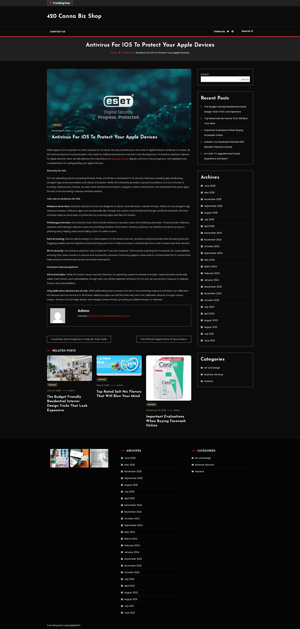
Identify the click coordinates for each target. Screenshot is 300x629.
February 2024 (212, 273)
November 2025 (212, 199)
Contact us (57, 31)
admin (81, 130)
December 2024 (213, 232)
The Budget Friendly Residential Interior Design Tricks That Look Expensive (225, 109)
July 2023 (209, 306)
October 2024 (212, 246)
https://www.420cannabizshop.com (109, 316)
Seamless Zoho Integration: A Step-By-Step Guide (79, 339)
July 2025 (209, 219)
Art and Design (212, 367)
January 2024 (211, 280)
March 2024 (210, 266)
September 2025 (213, 206)
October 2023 (211, 300)
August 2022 (211, 320)
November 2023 (212, 293)
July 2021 (209, 333)
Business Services (213, 374)
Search (246, 31)
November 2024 (213, 239)
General (57, 125)
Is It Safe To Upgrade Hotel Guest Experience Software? (222, 156)
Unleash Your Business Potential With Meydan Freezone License (224, 144)
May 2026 (209, 192)
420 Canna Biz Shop (74, 16)
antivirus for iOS (119, 158)
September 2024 (213, 253)
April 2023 (209, 313)
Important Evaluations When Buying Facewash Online (166, 421)
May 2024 (209, 259)
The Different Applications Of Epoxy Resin (163, 339)
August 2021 (210, 327)
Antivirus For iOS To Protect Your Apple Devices (104, 137)
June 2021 (209, 340)
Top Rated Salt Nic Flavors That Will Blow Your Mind (226, 121)
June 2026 (209, 185)
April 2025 (209, 226)
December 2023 (213, 286)
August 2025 (211, 212)
